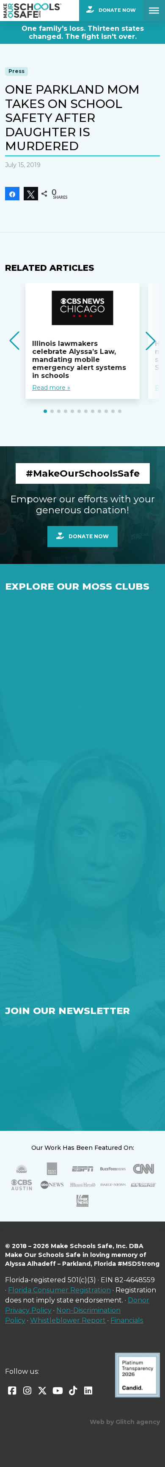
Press (16, 71)
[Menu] (154, 10)
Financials (126, 1320)
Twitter (42, 1390)
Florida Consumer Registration (59, 1290)
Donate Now (116, 10)
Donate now (88, 536)
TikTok (73, 1390)
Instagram (27, 1390)
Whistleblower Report (68, 1320)
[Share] (12, 193)
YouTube (57, 1390)
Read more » (51, 387)
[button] (45, 411)
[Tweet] (31, 193)
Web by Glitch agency (125, 1422)
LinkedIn (88, 1390)
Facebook (12, 1390)
